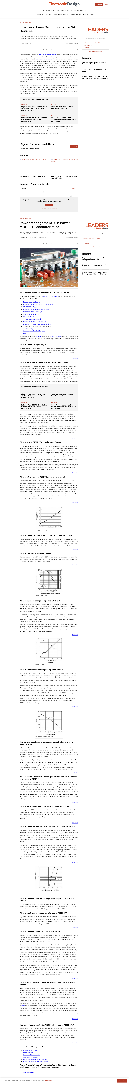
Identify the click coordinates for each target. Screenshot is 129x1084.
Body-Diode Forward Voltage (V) (34, 321)
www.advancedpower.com (47, 54)
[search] (23, 5)
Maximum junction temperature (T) (36, 309)
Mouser (84, 47)
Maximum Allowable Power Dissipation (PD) (37, 324)
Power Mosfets (28, 1073)
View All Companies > (95, 51)
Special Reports (76, 14)
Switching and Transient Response (34, 331)
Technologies (39, 14)
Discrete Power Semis (26, 22)
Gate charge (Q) (28, 316)
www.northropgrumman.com (43, 59)
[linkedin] (46, 49)
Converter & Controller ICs (31, 1075)
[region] (49, 192)
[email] (54, 49)
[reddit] (51, 49)
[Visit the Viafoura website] (74, 196)
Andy (22, 1026)
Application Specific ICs (30, 1077)
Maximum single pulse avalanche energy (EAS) (38, 304)
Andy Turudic (24, 237)
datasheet (38, 336)
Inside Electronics (88, 14)
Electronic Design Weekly (61, 14)
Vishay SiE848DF (55, 336)
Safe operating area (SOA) (31, 314)
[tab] (24, 188)
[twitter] (49, 49)
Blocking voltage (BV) (31, 302)
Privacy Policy (48, 1080)
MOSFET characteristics (51, 296)
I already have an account (49, 208)
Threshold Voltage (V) (32, 319)
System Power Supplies (30, 1071)
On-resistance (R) (31, 306)
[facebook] (43, 49)
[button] (21, 5)
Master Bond (86, 45)
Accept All (121, 1080)
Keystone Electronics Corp (90, 43)
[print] (77, 49)
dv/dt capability (28, 329)
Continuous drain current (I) (32, 312)
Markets (48, 14)
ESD (24, 333)
